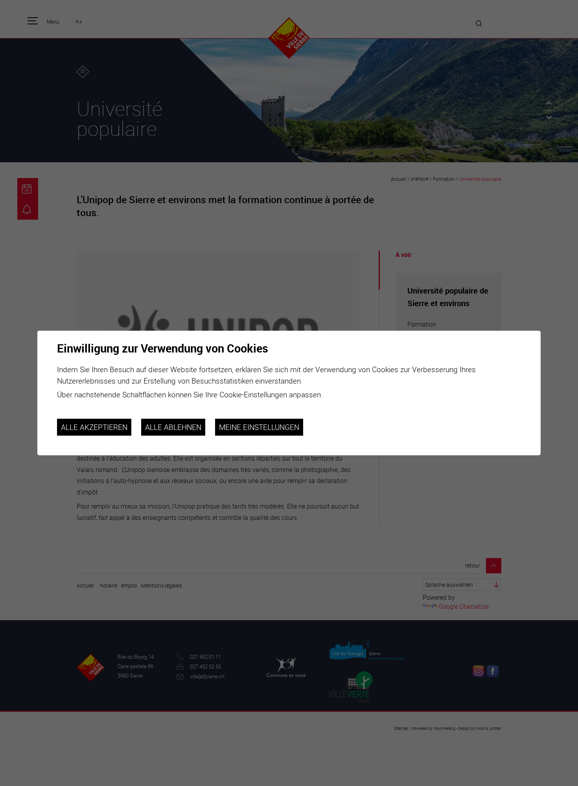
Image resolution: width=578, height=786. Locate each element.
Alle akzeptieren (94, 427)
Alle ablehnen (173, 427)
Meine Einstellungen (259, 427)
